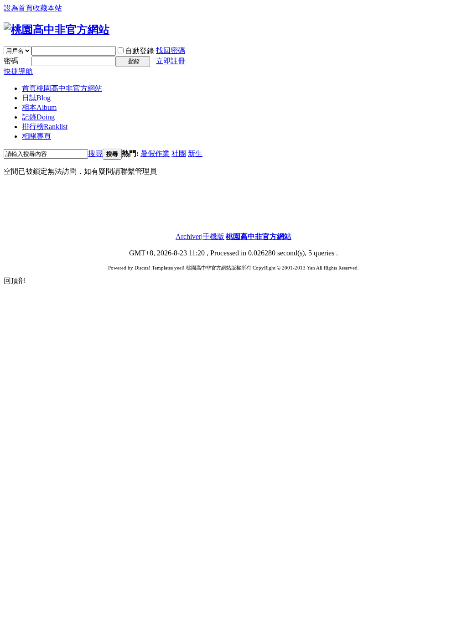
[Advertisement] (233, 204)
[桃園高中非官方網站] (56, 30)
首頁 (62, 88)
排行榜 (44, 126)
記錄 (38, 117)
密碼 (11, 61)
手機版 (213, 236)
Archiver (188, 236)
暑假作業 (155, 153)
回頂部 (15, 281)
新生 (195, 153)
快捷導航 (18, 71)
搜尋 (95, 153)
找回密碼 (170, 50)
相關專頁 (36, 136)
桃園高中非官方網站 (258, 236)
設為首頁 (18, 8)
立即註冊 (170, 61)
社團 (178, 153)
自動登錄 (139, 51)
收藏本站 (47, 8)
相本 (39, 107)
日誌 (36, 98)
